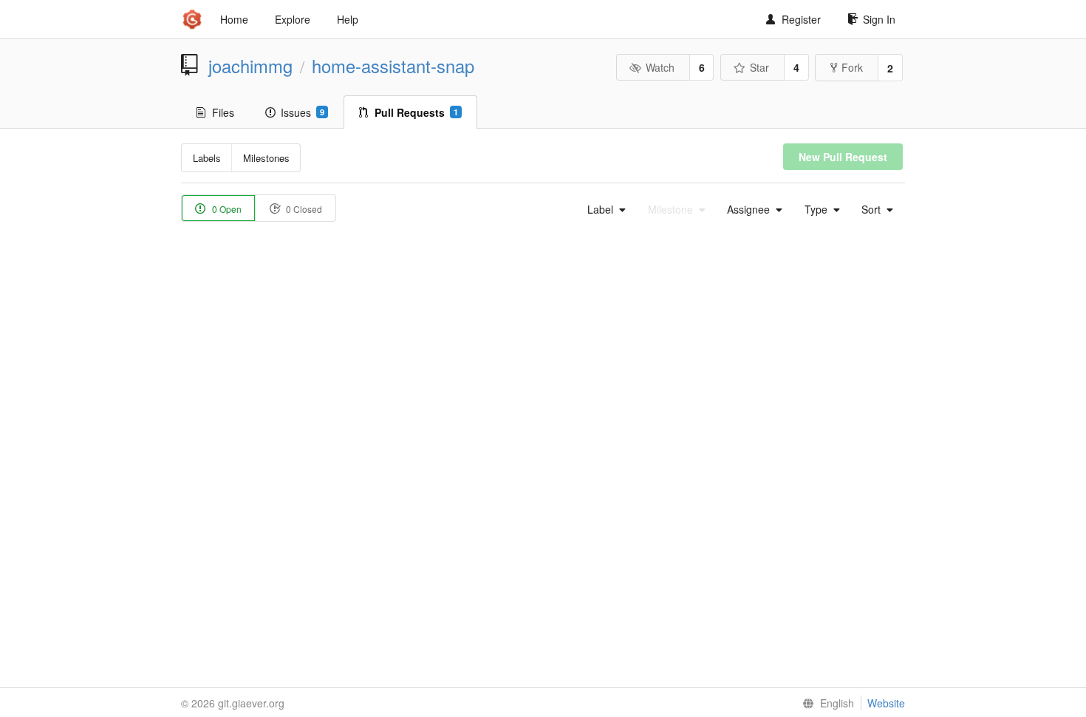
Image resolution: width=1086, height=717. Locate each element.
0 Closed (303, 209)
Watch (660, 67)
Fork (852, 67)
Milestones (266, 158)
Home (234, 19)
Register (801, 19)
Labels (207, 158)
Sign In (879, 19)
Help (347, 19)
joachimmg (250, 65)
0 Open (226, 209)
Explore (292, 19)
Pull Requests (416, 112)
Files (223, 112)
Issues (302, 112)
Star (759, 67)
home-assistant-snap (393, 65)
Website (886, 703)
